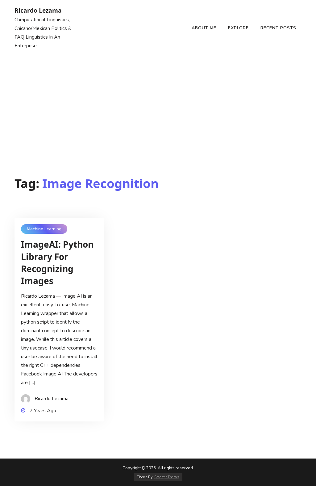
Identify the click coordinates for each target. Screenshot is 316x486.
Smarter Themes (166, 477)
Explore (238, 28)
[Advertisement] (158, 102)
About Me (204, 28)
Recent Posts (278, 28)
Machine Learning (44, 229)
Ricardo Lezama (38, 10)
